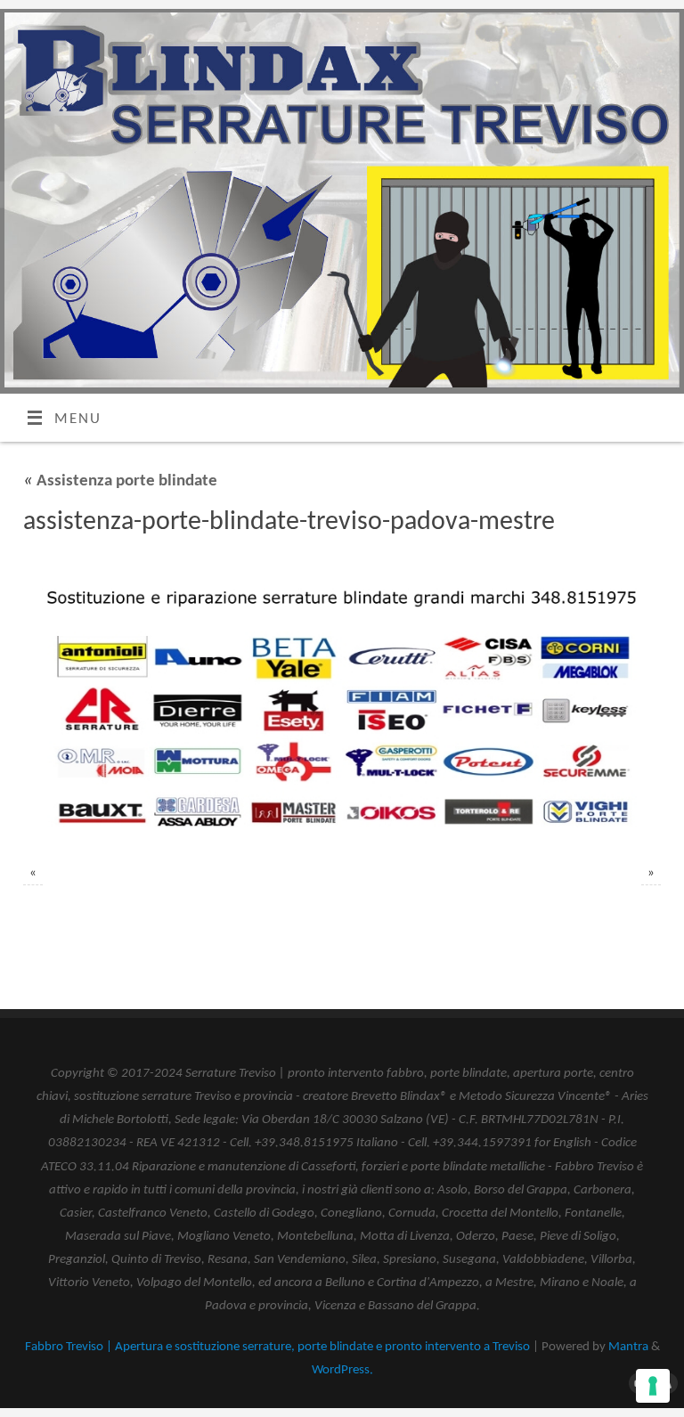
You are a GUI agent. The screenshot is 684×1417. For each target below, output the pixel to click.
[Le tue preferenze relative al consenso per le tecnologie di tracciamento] (653, 1386)
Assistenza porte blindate (120, 481)
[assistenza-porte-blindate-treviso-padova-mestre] (342, 704)
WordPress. (342, 1370)
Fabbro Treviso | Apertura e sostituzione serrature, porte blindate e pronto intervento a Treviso (277, 1347)
